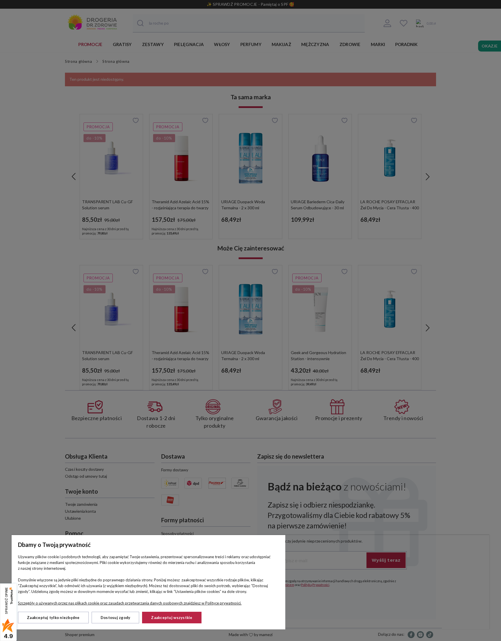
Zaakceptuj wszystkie (171, 617)
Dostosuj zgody (115, 617)
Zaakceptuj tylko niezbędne (53, 617)
